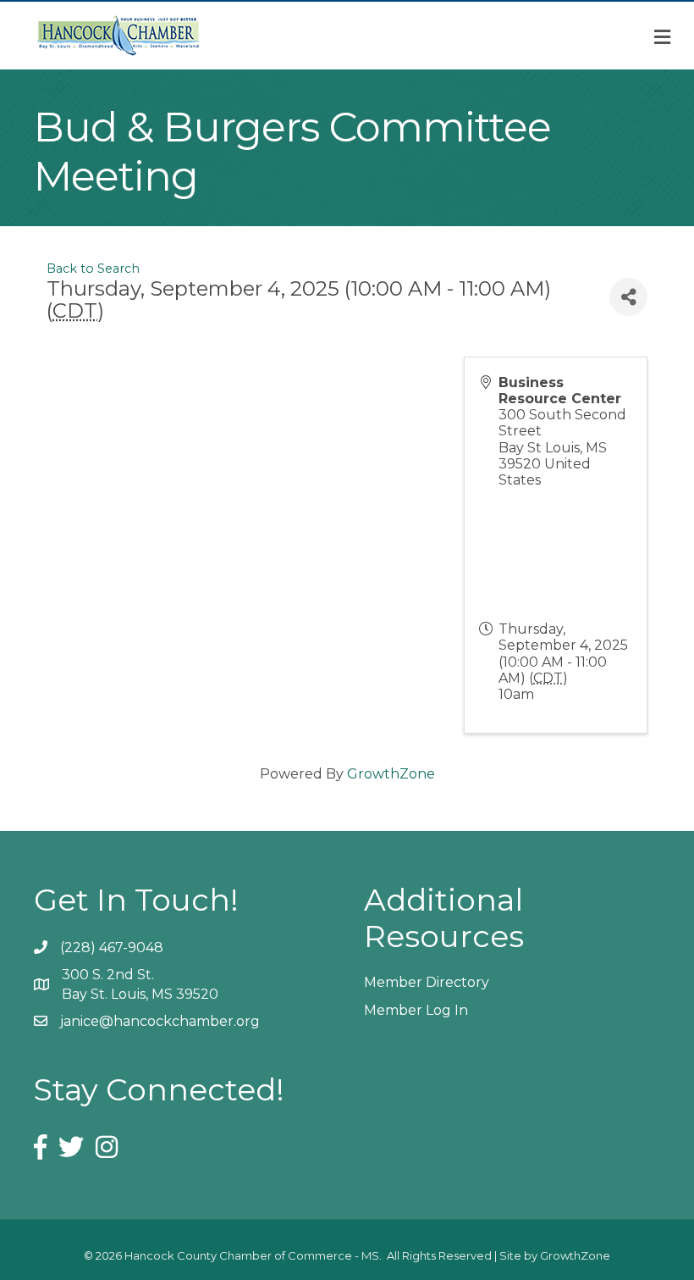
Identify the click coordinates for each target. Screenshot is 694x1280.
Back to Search (93, 268)
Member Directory (426, 982)
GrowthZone (391, 774)
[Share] (628, 297)
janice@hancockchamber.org (160, 1021)
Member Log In (416, 1010)
